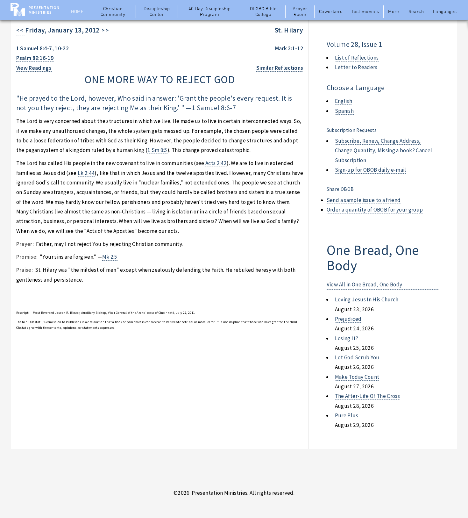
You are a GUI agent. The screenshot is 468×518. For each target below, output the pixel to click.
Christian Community (113, 12)
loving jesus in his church (367, 299)
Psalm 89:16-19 (35, 57)
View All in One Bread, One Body (364, 284)
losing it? (346, 338)
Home (77, 12)
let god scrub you (357, 357)
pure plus (346, 415)
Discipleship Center (157, 12)
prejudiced (348, 318)
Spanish (344, 110)
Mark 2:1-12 (289, 48)
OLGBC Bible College (263, 12)
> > (104, 30)
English (343, 100)
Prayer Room (300, 12)
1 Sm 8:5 (157, 150)
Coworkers (330, 12)
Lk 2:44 (86, 172)
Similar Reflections (279, 67)
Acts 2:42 (216, 163)
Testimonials (365, 12)
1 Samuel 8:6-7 (214, 108)
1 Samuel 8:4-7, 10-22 (42, 48)
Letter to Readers (356, 67)
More (393, 12)
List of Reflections (357, 57)
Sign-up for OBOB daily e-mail (370, 169)
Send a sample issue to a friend (364, 200)
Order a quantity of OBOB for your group (375, 209)
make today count (357, 376)
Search (416, 12)
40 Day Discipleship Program (209, 12)
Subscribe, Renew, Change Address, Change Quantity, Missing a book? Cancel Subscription (383, 150)
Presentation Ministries (44, 10)
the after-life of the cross (367, 395)
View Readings (34, 67)
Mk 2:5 (109, 256)
